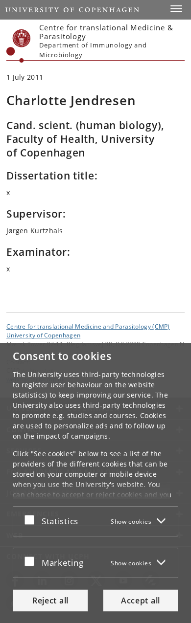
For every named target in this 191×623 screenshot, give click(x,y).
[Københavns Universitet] (18, 46)
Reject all (50, 600)
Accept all (140, 600)
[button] (176, 8)
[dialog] (95, 483)
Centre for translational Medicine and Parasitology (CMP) (88, 326)
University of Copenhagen (43, 335)
